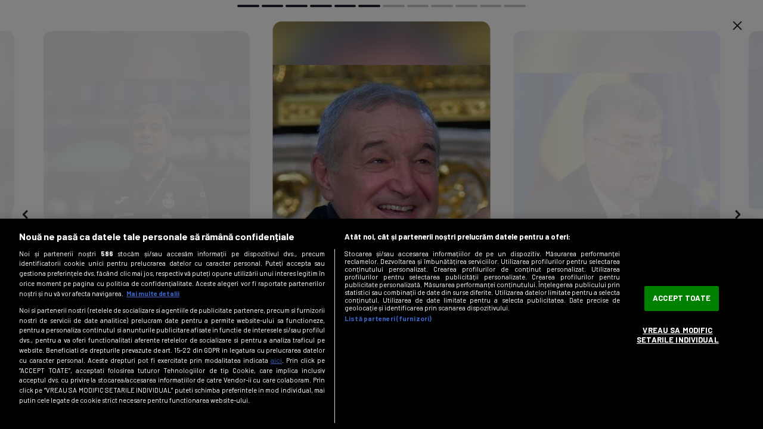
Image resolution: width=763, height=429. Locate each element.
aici (276, 360)
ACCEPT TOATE (682, 298)
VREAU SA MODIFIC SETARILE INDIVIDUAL (677, 334)
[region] (381, 324)
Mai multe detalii (152, 293)
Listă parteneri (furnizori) (388, 318)
